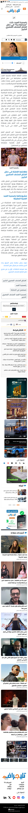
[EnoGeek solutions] (14, 809)
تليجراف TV (7, 782)
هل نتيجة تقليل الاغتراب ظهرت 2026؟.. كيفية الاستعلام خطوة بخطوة (10, 499)
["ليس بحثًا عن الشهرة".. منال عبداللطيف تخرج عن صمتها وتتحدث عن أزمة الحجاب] (14, 570)
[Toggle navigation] (24, 9)
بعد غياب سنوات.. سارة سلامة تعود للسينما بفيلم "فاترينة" (14, 556)
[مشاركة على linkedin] (9, 1)
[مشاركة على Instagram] (18, 797)
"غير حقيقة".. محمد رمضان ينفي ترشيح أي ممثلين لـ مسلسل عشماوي (15, 684)
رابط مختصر (14, 303)
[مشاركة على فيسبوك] (3, 1)
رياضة (9, 786)
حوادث (9, 788)
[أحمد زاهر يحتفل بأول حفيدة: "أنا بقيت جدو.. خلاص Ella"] (14, 596)
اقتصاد (21, 786)
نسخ (14, 309)
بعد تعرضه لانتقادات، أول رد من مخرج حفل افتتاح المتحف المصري (14, 270)
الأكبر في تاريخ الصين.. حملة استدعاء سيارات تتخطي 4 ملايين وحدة (14, 360)
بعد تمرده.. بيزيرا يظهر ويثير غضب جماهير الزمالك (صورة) (14, 371)
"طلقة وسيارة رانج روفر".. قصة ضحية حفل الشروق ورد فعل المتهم (14, 349)
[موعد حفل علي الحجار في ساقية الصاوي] (14, 698)
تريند (21, 485)
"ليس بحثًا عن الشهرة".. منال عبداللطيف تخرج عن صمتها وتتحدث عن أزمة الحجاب (14, 581)
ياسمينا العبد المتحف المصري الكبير (14, 296)
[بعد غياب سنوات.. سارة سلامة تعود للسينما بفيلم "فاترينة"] (14, 544)
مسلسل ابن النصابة (18, 290)
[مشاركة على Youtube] (14, 797)
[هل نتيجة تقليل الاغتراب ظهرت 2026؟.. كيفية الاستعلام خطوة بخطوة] (22, 499)
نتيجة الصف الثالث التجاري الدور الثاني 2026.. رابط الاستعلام (10, 492)
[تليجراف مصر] (13, 11)
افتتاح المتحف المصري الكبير (14, 280)
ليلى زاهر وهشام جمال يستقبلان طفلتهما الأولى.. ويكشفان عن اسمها (15, 733)
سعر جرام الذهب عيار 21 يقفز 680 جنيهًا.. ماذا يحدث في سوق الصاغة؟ (13, 365)
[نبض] (4, 463)
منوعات (21, 784)
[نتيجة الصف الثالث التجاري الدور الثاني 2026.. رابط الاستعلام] (22, 492)
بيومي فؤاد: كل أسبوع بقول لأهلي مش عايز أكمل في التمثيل (14, 658)
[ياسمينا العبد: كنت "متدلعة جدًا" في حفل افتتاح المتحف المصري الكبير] (11, 39)
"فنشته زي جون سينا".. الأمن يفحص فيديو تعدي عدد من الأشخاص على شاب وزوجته (14, 334)
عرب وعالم (20, 788)
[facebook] (12, 463)
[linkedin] (23, 463)
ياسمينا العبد (21, 285)
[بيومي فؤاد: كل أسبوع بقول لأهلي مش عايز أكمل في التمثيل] (14, 647)
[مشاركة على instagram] (5, 1)
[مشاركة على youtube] (1, 2)
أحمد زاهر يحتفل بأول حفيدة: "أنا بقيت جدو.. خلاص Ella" (14, 607)
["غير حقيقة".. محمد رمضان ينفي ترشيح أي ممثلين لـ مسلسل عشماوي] (14, 673)
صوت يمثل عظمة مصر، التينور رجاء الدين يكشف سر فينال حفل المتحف (14, 264)
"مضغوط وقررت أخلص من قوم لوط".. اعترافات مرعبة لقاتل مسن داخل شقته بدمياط (13, 344)
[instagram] (16, 463)
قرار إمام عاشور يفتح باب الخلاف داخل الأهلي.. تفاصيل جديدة (13, 355)
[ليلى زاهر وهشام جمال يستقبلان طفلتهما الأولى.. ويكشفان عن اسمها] (14, 722)
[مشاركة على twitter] (7, 1)
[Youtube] (8, 463)
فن (14, 17)
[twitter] (20, 463)
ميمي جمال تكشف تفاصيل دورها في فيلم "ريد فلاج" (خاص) (15, 633)
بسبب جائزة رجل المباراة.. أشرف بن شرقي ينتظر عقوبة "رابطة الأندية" (14, 339)
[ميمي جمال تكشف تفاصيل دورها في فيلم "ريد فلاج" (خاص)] (14, 621)
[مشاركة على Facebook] (23, 797)
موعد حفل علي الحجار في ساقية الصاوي (15, 709)
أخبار (22, 782)
